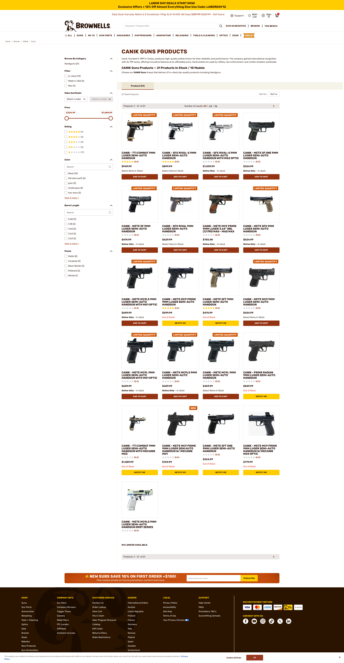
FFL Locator (63, 624)
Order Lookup (99, 607)
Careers (61, 615)
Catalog (96, 624)
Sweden (132, 646)
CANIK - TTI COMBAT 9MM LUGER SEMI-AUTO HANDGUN (138, 155)
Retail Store (63, 620)
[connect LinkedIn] (288, 621)
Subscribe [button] (249, 578)
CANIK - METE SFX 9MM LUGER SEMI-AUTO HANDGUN (258, 229)
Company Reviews (66, 607)
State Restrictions (101, 637)
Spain (131, 641)
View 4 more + (71, 198)
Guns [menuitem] (80, 35)
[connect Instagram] (263, 621)
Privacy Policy (170, 603)
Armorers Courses (66, 633)
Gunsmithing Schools (209, 615)
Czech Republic (136, 611)
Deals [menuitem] (249, 35)
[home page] (87, 26)
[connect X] (280, 621)
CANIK (25, 41)
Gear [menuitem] (235, 35)
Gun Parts (27, 607)
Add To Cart (139, 177)
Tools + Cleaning (30, 620)
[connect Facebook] (245, 621)
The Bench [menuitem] (271, 26)
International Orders (138, 603)
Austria (131, 607)
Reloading (27, 615)
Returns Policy (99, 633)
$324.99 (70, 112)
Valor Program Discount (104, 620)
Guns (24, 603)
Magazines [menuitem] (123, 35)
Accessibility (169, 607)
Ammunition (28, 611)
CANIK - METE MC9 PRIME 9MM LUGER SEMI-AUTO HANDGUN (179, 302)
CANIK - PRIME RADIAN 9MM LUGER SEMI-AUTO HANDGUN (259, 375)
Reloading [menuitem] (182, 35)
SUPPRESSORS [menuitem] (143, 35)
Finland (131, 615)
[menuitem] (69, 35)
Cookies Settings (233, 658)
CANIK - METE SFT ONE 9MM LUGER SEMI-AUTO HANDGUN (219, 448)
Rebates (26, 641)
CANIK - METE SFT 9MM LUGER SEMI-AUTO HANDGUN (218, 302)
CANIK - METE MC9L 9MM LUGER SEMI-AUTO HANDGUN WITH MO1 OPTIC (139, 375)
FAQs (201, 607)
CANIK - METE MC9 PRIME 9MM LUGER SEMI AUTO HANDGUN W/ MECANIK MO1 (179, 449)
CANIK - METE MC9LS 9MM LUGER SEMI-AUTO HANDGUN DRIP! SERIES (139, 524)
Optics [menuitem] (223, 35)
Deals (24, 637)
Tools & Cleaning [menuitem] (204, 35)
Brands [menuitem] (255, 26)
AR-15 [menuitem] (91, 35)
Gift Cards (97, 628)
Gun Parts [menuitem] (105, 35)
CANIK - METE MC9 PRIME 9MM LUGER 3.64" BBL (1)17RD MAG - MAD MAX (219, 229)
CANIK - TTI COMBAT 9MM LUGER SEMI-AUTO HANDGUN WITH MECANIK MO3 (138, 449)
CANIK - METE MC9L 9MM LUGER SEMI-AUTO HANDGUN (219, 375)
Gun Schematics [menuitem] (236, 26)
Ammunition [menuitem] (163, 35)
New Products (29, 646)
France (131, 620)
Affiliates (61, 628)
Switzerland (134, 650)
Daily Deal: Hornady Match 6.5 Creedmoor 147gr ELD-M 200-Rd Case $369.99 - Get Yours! (168, 14)
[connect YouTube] (254, 621)
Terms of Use (169, 615)
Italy (130, 628)
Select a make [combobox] (74, 99)
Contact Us (98, 603)
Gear (24, 628)
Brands (17, 41)
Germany (132, 624)
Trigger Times (64, 611)
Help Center (205, 603)
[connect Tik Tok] (271, 621)
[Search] (221, 26)
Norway (132, 633)
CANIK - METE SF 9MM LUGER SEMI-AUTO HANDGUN (136, 229)
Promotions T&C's (207, 611)
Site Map (167, 611)
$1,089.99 (107, 112)
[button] (266, 15)
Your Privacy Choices (174, 620)
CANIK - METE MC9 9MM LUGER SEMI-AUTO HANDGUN (259, 302)
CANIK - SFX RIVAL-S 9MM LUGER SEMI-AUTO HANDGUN (179, 155)
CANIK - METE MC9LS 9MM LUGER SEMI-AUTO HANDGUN (179, 375)
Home (7, 41)
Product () (138, 86)
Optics (25, 624)
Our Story (62, 603)
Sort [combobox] (272, 94)
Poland (131, 637)
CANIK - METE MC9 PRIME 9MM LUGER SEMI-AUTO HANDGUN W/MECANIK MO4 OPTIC (260, 449)
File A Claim (98, 615)
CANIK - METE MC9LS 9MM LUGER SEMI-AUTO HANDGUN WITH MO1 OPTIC (139, 302)
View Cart (97, 611)
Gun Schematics (30, 650)
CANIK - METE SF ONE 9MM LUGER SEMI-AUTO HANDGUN (260, 155)
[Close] (340, 657)
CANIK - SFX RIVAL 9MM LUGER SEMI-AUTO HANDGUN (177, 229)
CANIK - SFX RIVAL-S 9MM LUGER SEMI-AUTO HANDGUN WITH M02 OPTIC (221, 155)
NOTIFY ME (180, 323)
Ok (254, 658)
